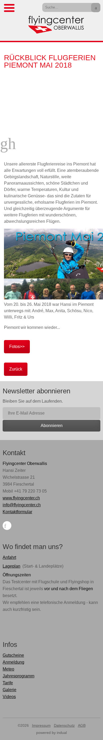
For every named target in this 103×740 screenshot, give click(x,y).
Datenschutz (64, 725)
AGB (82, 725)
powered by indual (51, 732)
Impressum (41, 725)
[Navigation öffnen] (9, 8)
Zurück (15, 369)
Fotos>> (17, 346)
